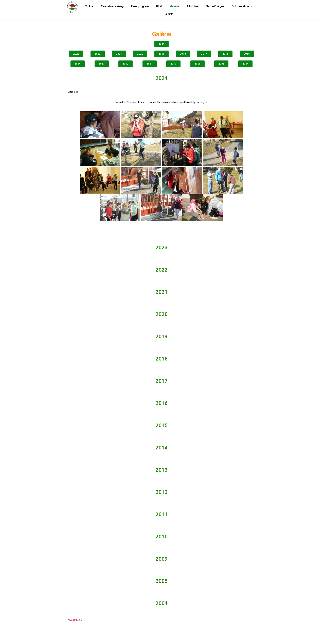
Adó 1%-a (192, 6)
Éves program (140, 6)
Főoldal (89, 6)
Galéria (174, 6)
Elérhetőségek (215, 6)
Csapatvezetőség (112, 6)
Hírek (159, 6)
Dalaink (168, 14)
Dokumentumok (242, 6)
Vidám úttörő (74, 619)
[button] (161, 44)
